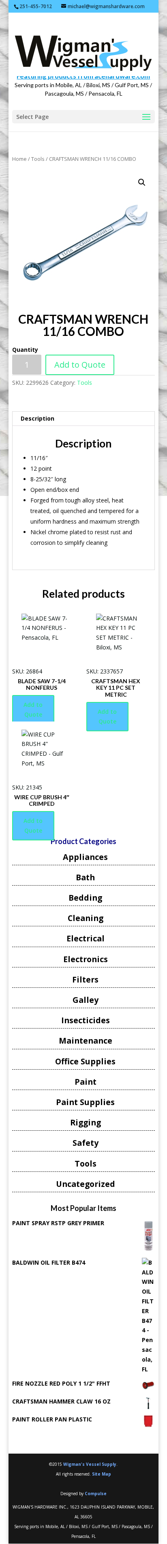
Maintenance (85, 1040)
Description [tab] (37, 418)
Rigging (85, 1122)
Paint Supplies (85, 1102)
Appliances (85, 856)
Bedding (85, 897)
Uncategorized (85, 1183)
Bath (85, 877)
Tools (38, 158)
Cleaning (85, 917)
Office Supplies (85, 1061)
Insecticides (85, 1020)
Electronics (85, 959)
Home (19, 158)
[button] (142, 182)
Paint (85, 1081)
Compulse (96, 1493)
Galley (85, 999)
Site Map (101, 1474)
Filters (85, 979)
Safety (85, 1142)
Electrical (85, 938)
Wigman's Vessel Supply (89, 1464)
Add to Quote (79, 364)
